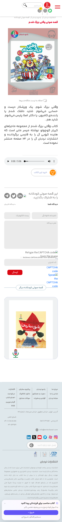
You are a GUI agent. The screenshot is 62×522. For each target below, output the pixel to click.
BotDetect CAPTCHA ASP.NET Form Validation (39, 257)
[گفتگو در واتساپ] (49, 12)
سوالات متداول (24, 398)
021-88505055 (10, 420)
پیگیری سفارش (24, 389)
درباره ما (55, 389)
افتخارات (11, 389)
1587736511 (45, 420)
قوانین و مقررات (39, 398)
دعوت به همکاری (38, 394)
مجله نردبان (53, 398)
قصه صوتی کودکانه (21, 17)
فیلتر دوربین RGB (10, 404)
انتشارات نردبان (50, 17)
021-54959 (12, 424)
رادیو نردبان (36, 17)
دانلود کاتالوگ (24, 394)
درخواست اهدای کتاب (10, 396)
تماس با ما (54, 394)
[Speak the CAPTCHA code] (52, 280)
